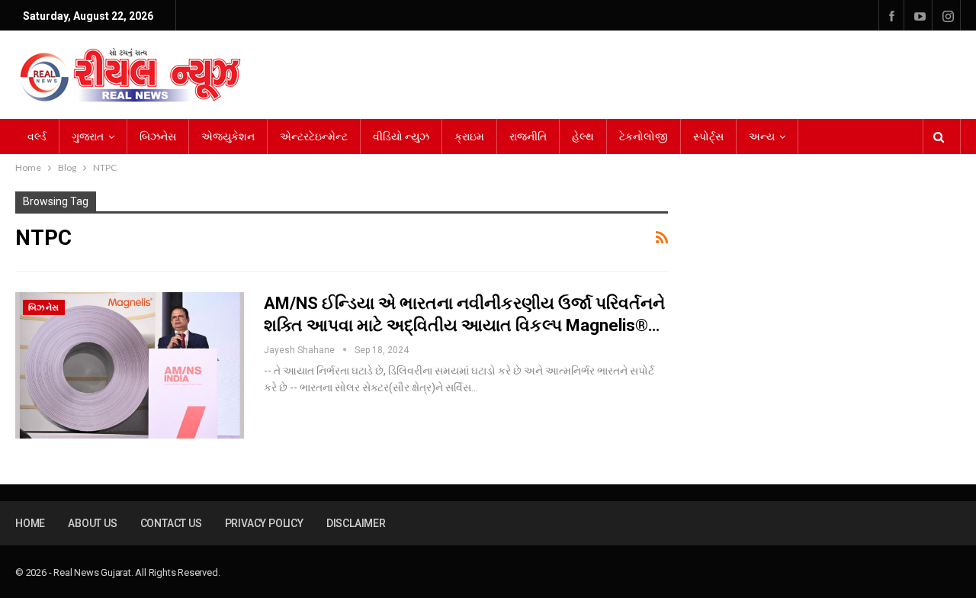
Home (30, 523)
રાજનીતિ (528, 136)
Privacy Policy (264, 523)
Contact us (171, 523)
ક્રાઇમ (469, 136)
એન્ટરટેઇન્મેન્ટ (314, 136)
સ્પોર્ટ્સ (708, 136)
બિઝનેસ (158, 136)
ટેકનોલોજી (643, 136)
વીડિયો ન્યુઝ (401, 136)
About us (92, 523)
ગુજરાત (88, 136)
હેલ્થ (583, 136)
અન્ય (762, 136)
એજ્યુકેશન (228, 136)
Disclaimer (356, 523)
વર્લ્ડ (37, 136)
